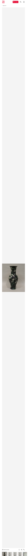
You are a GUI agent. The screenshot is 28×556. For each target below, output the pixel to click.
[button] (13, 278)
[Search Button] (21, 2)
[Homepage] (3, 2)
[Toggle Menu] (24, 2)
